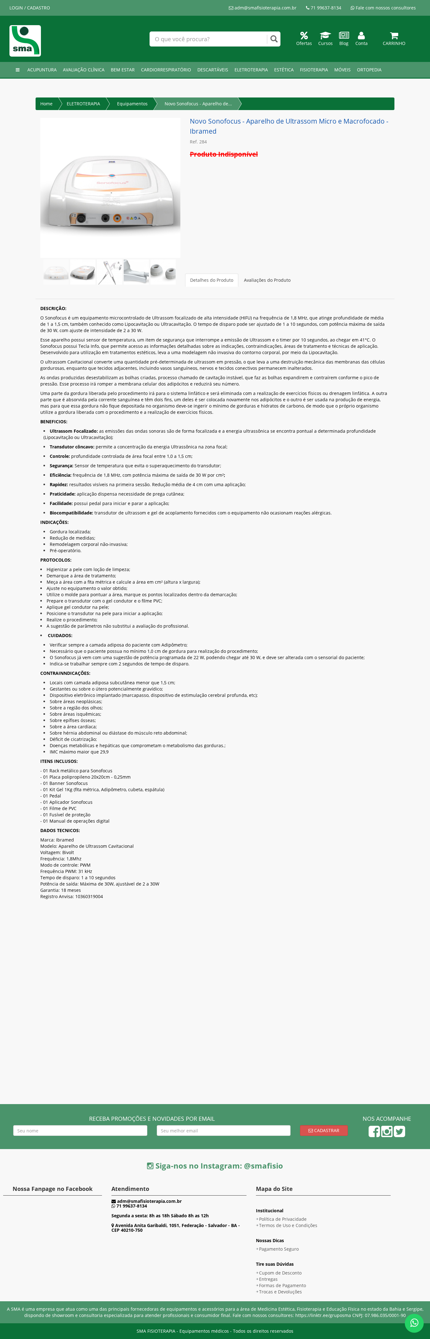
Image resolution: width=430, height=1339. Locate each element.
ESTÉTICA (284, 70)
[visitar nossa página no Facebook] (374, 1134)
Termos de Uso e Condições (288, 1225)
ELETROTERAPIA (251, 70)
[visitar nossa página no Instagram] (387, 1134)
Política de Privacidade (283, 1219)
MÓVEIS (342, 70)
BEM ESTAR (123, 70)
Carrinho (394, 43)
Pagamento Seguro (279, 1249)
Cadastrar (326, 1130)
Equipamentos (132, 104)
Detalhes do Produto (211, 280)
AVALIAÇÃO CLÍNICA (84, 70)
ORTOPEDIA (369, 70)
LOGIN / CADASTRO (29, 8)
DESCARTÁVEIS (212, 70)
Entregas (268, 1279)
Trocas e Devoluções (280, 1292)
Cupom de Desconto (280, 1273)
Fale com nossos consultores (385, 8)
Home (46, 104)
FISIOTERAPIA (314, 70)
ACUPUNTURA (42, 70)
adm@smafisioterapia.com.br (265, 8)
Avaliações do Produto (267, 280)
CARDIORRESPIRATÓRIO (166, 70)
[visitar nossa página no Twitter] (399, 1134)
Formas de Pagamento (282, 1285)
